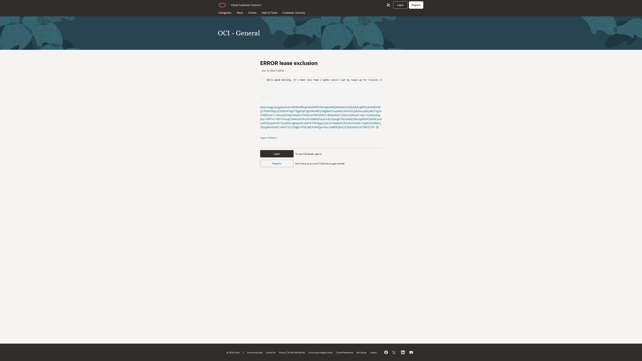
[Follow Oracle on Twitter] (394, 352)
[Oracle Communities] (388, 5)
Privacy (282, 352)
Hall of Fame (269, 12)
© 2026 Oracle (233, 352)
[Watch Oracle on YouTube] (411, 352)
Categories (225, 12)
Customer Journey (294, 12)
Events (252, 12)
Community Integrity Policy (320, 352)
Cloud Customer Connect (246, 5)
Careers (373, 352)
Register (276, 163)
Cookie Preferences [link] (344, 352)
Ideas (240, 12)
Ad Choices (361, 352)
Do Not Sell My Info (296, 352)
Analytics (272, 137)
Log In (277, 153)
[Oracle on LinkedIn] (402, 352)
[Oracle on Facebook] (386, 352)
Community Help (254, 352)
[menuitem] (400, 5)
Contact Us (271, 352)
